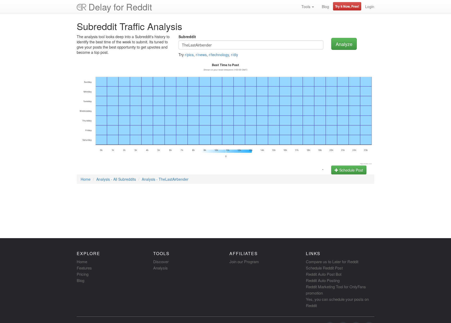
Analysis (160, 268)
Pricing (82, 274)
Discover (161, 261)
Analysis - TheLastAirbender (165, 179)
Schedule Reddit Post (324, 268)
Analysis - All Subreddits (116, 179)
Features (84, 268)
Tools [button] (306, 6)
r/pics (189, 54)
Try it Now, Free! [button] (347, 6)
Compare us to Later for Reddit (332, 261)
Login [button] (369, 6)
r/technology (219, 54)
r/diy (234, 54)
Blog (325, 6)
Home (86, 179)
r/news (201, 54)
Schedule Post (350, 170)
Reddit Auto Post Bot (323, 274)
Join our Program (244, 261)
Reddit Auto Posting (323, 280)
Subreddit (187, 36)
